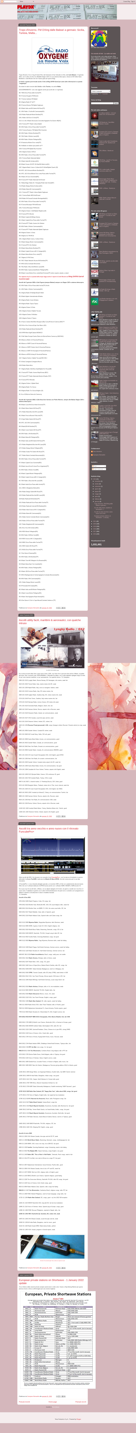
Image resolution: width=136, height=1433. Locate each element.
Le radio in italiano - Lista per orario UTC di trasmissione (107, 113)
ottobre (97, 484)
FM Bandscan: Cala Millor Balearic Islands (106, 123)
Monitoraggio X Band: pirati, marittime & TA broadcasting (107, 280)
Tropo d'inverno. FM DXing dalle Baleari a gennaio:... (103, 504)
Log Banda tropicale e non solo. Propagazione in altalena (108, 299)
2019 (94, 526)
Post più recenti (24, 1402)
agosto (97, 489)
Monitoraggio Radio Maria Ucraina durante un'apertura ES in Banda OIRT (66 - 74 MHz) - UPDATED (108, 181)
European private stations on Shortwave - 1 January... (102, 516)
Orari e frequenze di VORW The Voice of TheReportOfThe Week (108, 328)
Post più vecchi (80, 1402)
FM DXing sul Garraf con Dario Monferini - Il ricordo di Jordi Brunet (108, 215)
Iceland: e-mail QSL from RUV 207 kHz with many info (108, 406)
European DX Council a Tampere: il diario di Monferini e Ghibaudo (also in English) (108, 133)
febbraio (97, 499)
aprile (96, 496)
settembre (98, 486)
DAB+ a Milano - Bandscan (107, 188)
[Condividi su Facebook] (63, 608)
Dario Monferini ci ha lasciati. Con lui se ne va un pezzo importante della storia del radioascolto (107, 369)
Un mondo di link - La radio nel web (103, 53)
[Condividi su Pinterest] (65, 608)
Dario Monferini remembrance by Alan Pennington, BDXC (108, 252)
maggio (97, 494)
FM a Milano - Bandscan (106, 150)
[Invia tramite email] (57, 608)
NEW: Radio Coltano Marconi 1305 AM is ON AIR (107, 198)
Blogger (79, 1419)
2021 (94, 521)
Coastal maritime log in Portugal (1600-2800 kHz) (108, 433)
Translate (105, 94)
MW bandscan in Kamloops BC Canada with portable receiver (108, 340)
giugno (97, 491)
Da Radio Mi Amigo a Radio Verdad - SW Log (107, 290)
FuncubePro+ (56, 877)
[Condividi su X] (61, 608)
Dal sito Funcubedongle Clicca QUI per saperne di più (52, 1260)
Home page (53, 1402)
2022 (94, 479)
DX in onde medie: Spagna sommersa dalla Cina (107, 170)
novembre (98, 481)
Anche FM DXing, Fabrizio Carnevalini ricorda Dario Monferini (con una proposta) (107, 234)
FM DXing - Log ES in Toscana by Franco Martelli (108, 160)
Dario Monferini (97, 451)
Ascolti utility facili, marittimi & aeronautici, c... (103, 508)
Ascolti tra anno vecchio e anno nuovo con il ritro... (103, 512)
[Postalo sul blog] (59, 608)
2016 (94, 534)
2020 (94, 524)
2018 (94, 529)
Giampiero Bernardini (99, 455)
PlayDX (25, 7)
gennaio (97, 501)
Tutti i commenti (98, 469)
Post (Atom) (55, 1407)
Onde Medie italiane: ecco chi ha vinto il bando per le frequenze (108, 354)
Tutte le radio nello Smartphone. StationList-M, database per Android (108, 142)
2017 (94, 531)
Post (95, 466)
